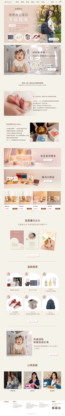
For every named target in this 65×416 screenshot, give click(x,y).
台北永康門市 (28, 403)
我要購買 (14, 208)
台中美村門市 (15, 403)
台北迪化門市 (41, 403)
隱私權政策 (6, 401)
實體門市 (14, 401)
